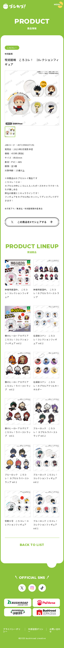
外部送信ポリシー (35, 630)
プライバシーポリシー (11, 630)
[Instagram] (32, 588)
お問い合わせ (54, 630)
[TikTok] (42, 588)
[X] (22, 588)
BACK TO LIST (32, 545)
